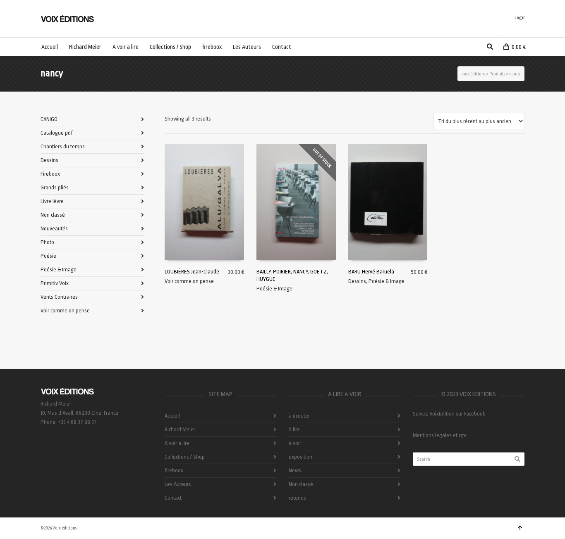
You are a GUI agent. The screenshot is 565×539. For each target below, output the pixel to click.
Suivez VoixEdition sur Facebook (449, 414)
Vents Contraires (59, 297)
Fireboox (50, 174)
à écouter (299, 416)
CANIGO (49, 119)
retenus (297, 498)
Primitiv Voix (55, 283)
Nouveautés (54, 228)
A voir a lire (177, 443)
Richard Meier (180, 429)
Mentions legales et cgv (439, 435)
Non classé (53, 215)
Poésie (48, 256)
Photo (47, 242)
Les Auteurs (178, 484)
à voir (295, 443)
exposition (300, 457)
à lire (294, 429)
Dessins (357, 281)
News (295, 470)
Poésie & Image (274, 288)
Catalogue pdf (57, 133)
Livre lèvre (52, 201)
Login (520, 17)
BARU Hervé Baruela (371, 271)
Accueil (172, 416)
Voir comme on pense (189, 281)
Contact (173, 498)
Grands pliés (55, 187)
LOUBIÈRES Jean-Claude (192, 271)
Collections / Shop (185, 457)
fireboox (174, 470)
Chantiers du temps (63, 146)
